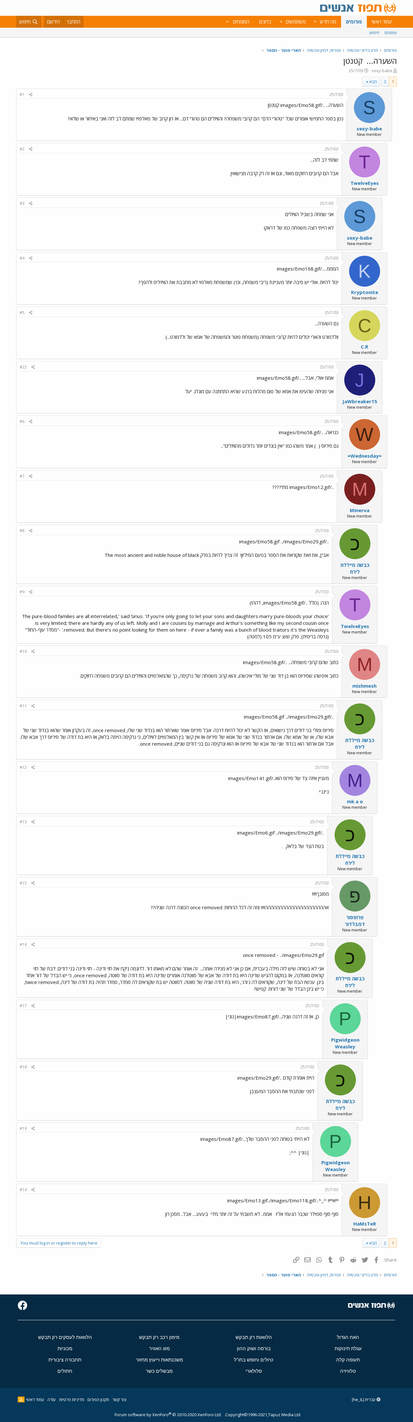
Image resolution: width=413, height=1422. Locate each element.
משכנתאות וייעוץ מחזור (159, 1359)
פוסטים (391, 32)
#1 (22, 94)
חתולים (64, 1371)
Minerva (359, 510)
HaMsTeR (364, 1223)
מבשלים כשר (159, 1371)
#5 (22, 312)
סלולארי (254, 1371)
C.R (364, 346)
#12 (23, 767)
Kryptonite (364, 292)
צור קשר (119, 1399)
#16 (23, 944)
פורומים (354, 21)
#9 (22, 592)
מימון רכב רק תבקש (159, 1337)
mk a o (355, 801)
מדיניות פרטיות (71, 1399)
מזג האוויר (159, 1348)
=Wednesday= (365, 456)
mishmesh (364, 685)
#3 (22, 203)
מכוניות (64, 1348)
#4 (22, 258)
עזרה (51, 1399)
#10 (23, 651)
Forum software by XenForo (168, 1414)
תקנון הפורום (98, 1399)
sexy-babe (381, 70)
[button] (314, 22)
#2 (22, 149)
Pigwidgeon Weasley (345, 1043)
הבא (373, 81)
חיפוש (374, 32)
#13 (23, 822)
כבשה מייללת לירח (354, 568)
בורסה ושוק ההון (254, 1348)
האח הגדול (348, 1337)
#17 (23, 1005)
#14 (23, 1189)
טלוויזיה (348, 1371)
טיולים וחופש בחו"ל (253, 1359)
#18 (23, 1067)
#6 (22, 421)
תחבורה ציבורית (64, 1359)
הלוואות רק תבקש (254, 1337)
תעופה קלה (348, 1359)
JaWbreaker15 (359, 401)
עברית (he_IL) (364, 1399)
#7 (22, 476)
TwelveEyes (364, 183)
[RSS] (21, 1399)
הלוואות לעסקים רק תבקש (65, 1337)
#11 (23, 706)
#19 (23, 1128)
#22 (23, 367)
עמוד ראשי (382, 21)
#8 (22, 530)
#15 (23, 883)
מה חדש (328, 21)
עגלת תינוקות (348, 1348)
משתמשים (296, 21)
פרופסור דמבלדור (355, 920)
